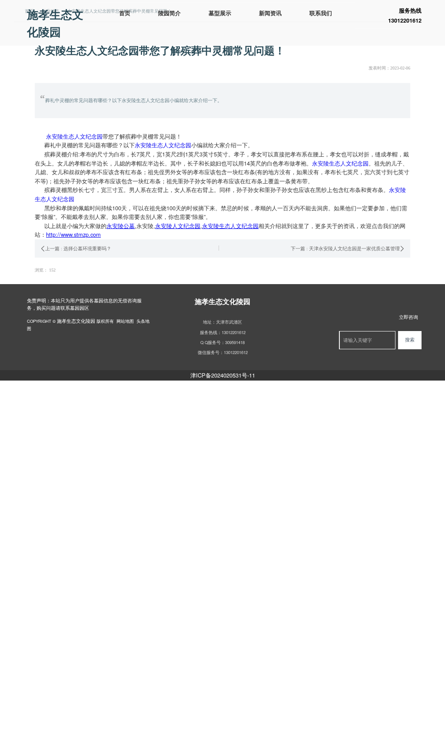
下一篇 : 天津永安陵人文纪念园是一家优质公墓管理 (345, 248)
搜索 (410, 339)
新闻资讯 (270, 13)
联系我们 (320, 13)
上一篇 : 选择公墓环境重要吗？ (78, 248)
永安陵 (144, 226)
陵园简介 (169, 13)
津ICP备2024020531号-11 (222, 375)
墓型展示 (220, 13)
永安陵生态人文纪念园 (74, 136)
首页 (124, 13)
